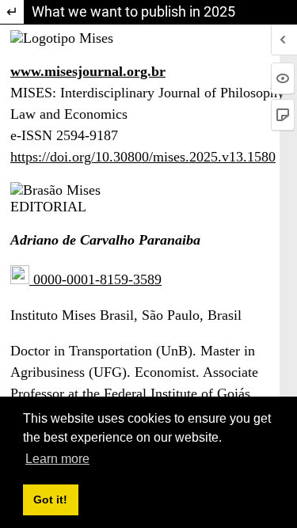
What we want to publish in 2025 (133, 11)
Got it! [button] (50, 499)
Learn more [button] (57, 458)
